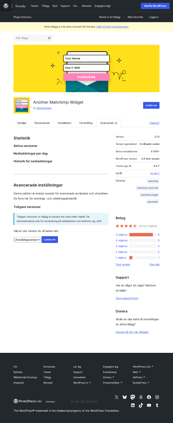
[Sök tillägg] (49, 38)
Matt (137, 372)
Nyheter (18, 372)
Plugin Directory (22, 17)
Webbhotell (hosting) (25, 377)
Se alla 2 (154, 173)
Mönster (48, 382)
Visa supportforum (127, 298)
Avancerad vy (108, 123)
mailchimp (153, 181)
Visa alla (154, 264)
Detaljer (22, 123)
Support (154, 123)
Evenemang (109, 372)
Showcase (49, 366)
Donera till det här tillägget (132, 332)
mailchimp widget (149, 195)
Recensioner (42, 123)
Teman (47, 372)
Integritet (19, 382)
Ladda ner (151, 105)
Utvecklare (79, 377)
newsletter (152, 202)
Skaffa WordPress (155, 5)
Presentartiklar (112, 382)
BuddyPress (141, 382)
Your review (123, 264)
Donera (108, 377)
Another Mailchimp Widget (58, 102)
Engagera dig (110, 366)
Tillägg (47, 377)
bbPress (139, 377)
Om (15, 366)
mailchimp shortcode (147, 188)
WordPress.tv (82, 382)
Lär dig (77, 366)
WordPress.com (143, 366)
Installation (64, 123)
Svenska (50, 401)
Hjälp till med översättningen (112, 26)
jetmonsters (44, 108)
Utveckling (85, 123)
